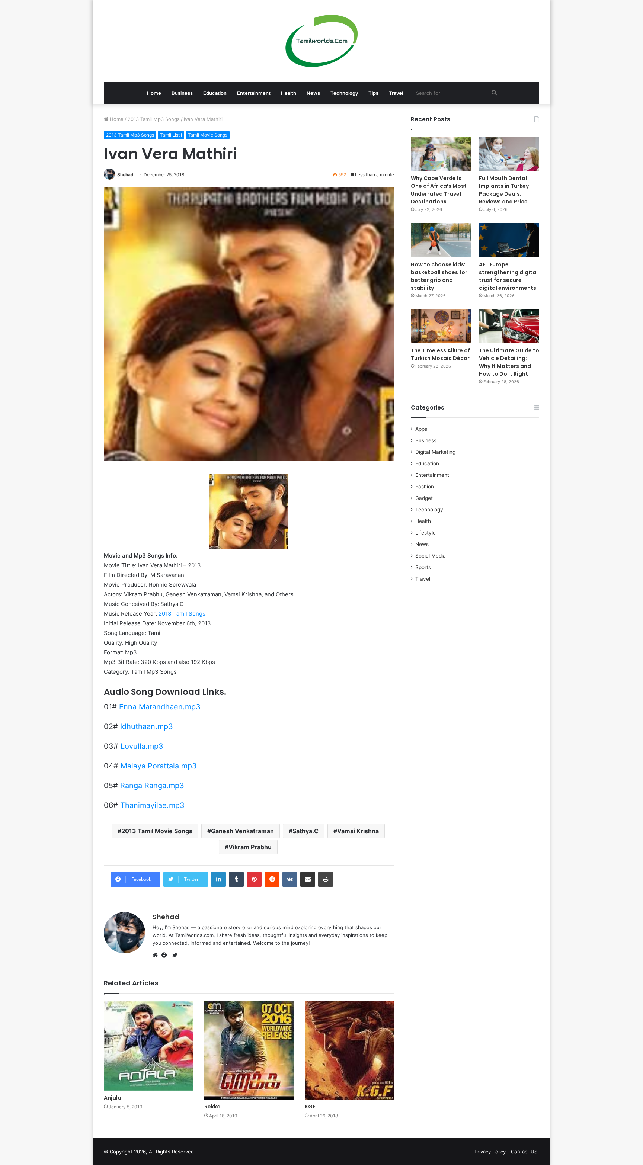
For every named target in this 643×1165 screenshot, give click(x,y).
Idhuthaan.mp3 (146, 726)
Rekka (212, 1106)
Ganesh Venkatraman (242, 831)
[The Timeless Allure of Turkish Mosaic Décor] (441, 326)
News (313, 93)
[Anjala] (148, 1046)
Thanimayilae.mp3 (152, 805)
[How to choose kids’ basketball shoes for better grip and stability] (441, 240)
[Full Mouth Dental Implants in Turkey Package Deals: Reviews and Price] (509, 154)
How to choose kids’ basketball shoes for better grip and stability (439, 276)
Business (182, 93)
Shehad (125, 174)
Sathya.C (305, 831)
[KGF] (349, 1050)
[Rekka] (249, 1050)
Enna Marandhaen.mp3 (160, 706)
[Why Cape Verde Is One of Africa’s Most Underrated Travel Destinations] (441, 154)
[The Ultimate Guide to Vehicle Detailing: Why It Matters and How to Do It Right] (509, 326)
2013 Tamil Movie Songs (156, 831)
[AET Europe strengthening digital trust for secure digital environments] (509, 240)
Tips (373, 93)
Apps (421, 429)
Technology (344, 93)
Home (154, 93)
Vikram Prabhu (250, 847)
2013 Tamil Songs (182, 613)
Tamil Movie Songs (207, 135)
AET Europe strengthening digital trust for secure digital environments (508, 276)
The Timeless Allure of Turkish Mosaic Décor (440, 354)
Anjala (112, 1097)
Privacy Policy (490, 1152)
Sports (423, 567)
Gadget (424, 498)
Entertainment (254, 93)
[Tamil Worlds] (322, 41)
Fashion (424, 487)
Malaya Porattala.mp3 (159, 765)
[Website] (157, 955)
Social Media (430, 556)
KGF (310, 1106)
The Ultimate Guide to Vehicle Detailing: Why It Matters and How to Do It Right (509, 362)
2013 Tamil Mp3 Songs (154, 119)
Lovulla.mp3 (142, 746)
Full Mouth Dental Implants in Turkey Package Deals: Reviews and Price (504, 189)
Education (215, 93)
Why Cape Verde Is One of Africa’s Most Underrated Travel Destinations (439, 189)
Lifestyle (425, 533)
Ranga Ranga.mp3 (152, 785)
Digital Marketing (435, 452)
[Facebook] (165, 955)
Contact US (524, 1152)
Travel (396, 93)
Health (288, 93)
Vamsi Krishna (358, 831)
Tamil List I (171, 135)
